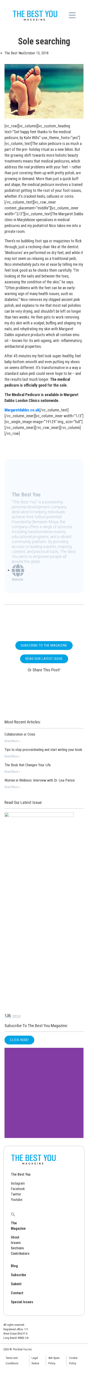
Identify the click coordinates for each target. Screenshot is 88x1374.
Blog (14, 1266)
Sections (17, 1248)
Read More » (12, 741)
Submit (16, 1284)
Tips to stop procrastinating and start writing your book (43, 750)
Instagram (18, 1183)
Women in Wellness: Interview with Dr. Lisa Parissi (40, 780)
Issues (16, 1243)
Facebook (18, 1189)
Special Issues (22, 1302)
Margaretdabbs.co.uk (22, 410)
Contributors (20, 1253)
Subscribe (18, 1275)
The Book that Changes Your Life (28, 765)
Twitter (16, 1194)
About (15, 1237)
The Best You (20, 1174)
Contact (17, 1293)
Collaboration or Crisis (20, 734)
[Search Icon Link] (13, 1214)
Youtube (16, 1199)
